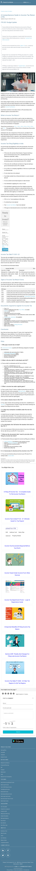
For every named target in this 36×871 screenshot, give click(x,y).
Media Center (4, 840)
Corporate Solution (5, 842)
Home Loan (7, 317)
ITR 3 (22, 126)
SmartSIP (3, 752)
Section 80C (11, 455)
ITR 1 (15, 126)
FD (24, 45)
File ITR (3, 404)
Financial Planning (5, 765)
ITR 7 (4, 128)
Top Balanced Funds (5, 789)
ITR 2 (18, 126)
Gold (2, 774)
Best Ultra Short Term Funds (7, 798)
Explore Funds (4, 757)
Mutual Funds (22, 391)
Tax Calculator (4, 806)
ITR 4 (25, 126)
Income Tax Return (8, 11)
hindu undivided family (9, 353)
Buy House (3, 820)
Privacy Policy (4, 245)
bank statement (8, 441)
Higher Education (4, 816)
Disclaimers (26, 870)
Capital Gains (22, 65)
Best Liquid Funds (5, 784)
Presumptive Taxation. (29, 296)
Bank (22, 45)
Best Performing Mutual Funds (7, 782)
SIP (1, 767)
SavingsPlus (3, 750)
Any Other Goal (4, 825)
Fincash (2, 11)
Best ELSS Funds (4, 791)
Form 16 (6, 311)
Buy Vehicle (3, 822)
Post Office (22, 309)
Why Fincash (3, 833)
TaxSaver (3, 754)
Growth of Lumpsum (5, 809)
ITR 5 (28, 126)
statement (13, 317)
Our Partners (3, 837)
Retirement (3, 772)
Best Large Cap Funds (5, 796)
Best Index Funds (4, 801)
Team (2, 835)
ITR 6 (31, 126)
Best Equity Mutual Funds (6, 794)
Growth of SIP (4, 811)
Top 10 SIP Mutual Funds (6, 787)
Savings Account (18, 324)
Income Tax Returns (10, 107)
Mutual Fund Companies (6, 776)
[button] (18, 698)
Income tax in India (6, 347)
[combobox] (10, 2)
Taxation (2, 769)
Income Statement (12, 442)
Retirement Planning (5, 813)
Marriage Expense (5, 818)
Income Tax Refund (11, 205)
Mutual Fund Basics (5, 762)
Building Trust (4, 831)
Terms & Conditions (18, 870)
